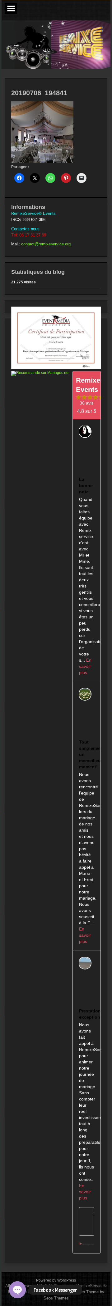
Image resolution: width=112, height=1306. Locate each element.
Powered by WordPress (56, 1280)
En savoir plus (85, 666)
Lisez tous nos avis (88, 1221)
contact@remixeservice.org (46, 244)
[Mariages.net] (86, 1247)
